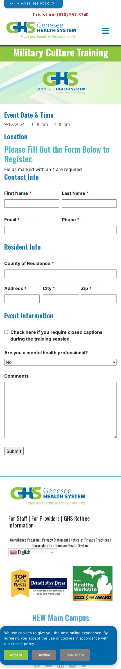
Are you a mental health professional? (46, 352)
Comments (16, 376)
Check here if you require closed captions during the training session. (56, 335)
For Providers (46, 518)
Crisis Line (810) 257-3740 (60, 15)
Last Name (75, 193)
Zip (86, 288)
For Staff (17, 518)
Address (15, 288)
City (49, 288)
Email (12, 219)
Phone (71, 219)
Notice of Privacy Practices (90, 540)
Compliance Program (25, 540)
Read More (75, 654)
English (23, 552)
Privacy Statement (55, 540)
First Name (18, 193)
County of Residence (29, 263)
